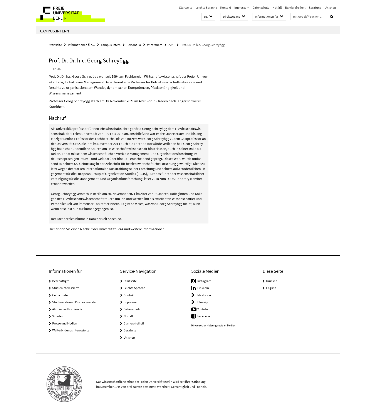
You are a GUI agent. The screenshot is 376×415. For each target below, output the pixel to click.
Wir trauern (154, 45)
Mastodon (204, 295)
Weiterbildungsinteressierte (70, 330)
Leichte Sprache (206, 7)
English (271, 288)
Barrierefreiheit (295, 7)
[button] (208, 17)
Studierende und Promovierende (74, 302)
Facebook (203, 316)
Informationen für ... (81, 45)
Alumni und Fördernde (67, 309)
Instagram (204, 281)
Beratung (315, 7)
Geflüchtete (60, 295)
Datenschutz (260, 7)
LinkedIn (203, 288)
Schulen (57, 316)
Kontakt (225, 7)
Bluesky (202, 302)
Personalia (134, 45)
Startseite (185, 7)
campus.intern (54, 31)
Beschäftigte (60, 281)
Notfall (277, 7)
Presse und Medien (64, 323)
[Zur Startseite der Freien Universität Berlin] (72, 13)
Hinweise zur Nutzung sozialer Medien (213, 325)
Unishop (330, 7)
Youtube (202, 309)
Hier (52, 229)
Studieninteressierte (65, 288)
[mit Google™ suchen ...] (332, 16)
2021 (171, 45)
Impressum (241, 7)
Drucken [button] (271, 281)
